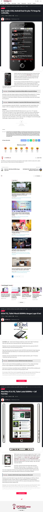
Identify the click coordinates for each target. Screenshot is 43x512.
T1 (25, 458)
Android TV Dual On (30, 131)
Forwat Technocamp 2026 (25, 197)
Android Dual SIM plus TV (17, 131)
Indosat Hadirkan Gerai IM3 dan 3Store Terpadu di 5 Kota (20, 232)
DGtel (30, 343)
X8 (29, 455)
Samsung (25, 272)
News (30, 197)
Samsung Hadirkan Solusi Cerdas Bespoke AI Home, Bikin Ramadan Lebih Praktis (21, 269)
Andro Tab (27, 457)
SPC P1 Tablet (22, 459)
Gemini (21, 252)
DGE (8, 132)
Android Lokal (24, 131)
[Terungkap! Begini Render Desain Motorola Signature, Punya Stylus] (26, 290)
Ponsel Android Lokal (9, 135)
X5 (26, 455)
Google (28, 252)
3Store (17, 234)
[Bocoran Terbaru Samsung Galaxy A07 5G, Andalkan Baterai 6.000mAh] (37, 290)
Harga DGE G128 (37, 132)
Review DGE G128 (17, 135)
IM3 (14, 253)
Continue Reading (21, 380)
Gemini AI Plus (24, 252)
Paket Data (21, 235)
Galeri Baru (20, 234)
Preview (3, 8)
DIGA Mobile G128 (31, 132)
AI (16, 216)
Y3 (30, 455)
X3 (25, 455)
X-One (34, 455)
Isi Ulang (19, 253)
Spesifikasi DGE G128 (32, 135)
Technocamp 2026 (15, 198)
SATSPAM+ (28, 253)
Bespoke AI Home (19, 271)
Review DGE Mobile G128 (24, 135)
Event (17, 197)
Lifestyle (13, 272)
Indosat (22, 216)
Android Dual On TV (9, 131)
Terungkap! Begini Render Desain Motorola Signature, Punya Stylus (26, 295)
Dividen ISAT (19, 216)
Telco (19, 217)
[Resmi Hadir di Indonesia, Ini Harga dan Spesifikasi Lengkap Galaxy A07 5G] (5, 290)
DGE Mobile (15, 132)
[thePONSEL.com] (7, 1)
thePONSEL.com (8, 157)
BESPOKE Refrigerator (26, 271)
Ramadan (22, 272)
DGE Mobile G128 (20, 132)
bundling (17, 252)
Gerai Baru (24, 234)
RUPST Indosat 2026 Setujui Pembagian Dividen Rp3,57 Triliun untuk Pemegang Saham (21, 213)
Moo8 (19, 457)
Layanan (15, 235)
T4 (28, 458)
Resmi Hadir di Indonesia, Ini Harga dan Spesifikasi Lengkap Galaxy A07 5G (5, 295)
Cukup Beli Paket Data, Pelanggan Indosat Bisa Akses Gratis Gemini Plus (21, 250)
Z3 (28, 455)
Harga (13, 253)
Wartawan (19, 198)
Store (24, 235)
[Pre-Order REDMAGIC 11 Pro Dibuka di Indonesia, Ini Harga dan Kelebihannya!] (16, 290)
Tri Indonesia (14, 254)
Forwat (19, 197)
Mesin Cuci (16, 272)
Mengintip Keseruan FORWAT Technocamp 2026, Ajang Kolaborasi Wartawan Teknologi (21, 195)
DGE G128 (11, 132)
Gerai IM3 (27, 234)
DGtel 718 (16, 459)
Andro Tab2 (33, 457)
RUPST (27, 216)
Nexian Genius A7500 (34, 458)
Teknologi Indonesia (15, 217)
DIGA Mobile (29, 74)
